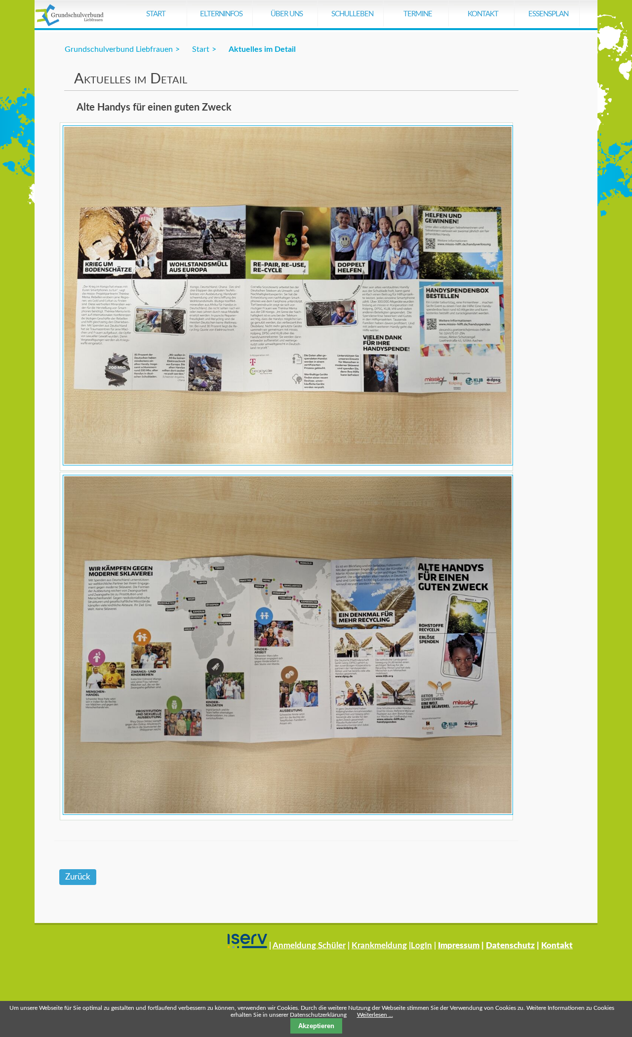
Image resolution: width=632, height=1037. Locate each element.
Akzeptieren (316, 1026)
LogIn (421, 945)
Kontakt (483, 14)
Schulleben (352, 14)
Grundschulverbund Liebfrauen (119, 49)
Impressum (458, 945)
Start (155, 14)
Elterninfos (221, 14)
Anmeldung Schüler (309, 945)
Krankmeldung (379, 945)
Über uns (287, 14)
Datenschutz (510, 945)
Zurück (77, 877)
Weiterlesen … (375, 1015)
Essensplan (548, 14)
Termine (417, 14)
